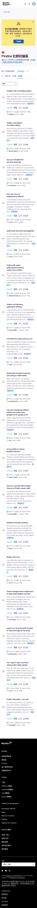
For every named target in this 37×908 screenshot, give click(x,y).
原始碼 (4, 760)
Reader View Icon (13, 557)
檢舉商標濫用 (6, 756)
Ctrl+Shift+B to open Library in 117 (19, 339)
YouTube (6, 871)
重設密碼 (5, 842)
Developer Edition (8, 809)
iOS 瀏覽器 (5, 793)
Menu (29, 3)
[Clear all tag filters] (27, 71)
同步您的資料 (6, 845)
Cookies (5, 901)
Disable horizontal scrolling (17, 523)
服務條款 (5, 894)
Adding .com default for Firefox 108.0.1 (14, 124)
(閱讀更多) (30, 104)
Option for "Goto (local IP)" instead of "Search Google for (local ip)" (20, 629)
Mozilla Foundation (17, 878)
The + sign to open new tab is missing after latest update (18, 664)
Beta (3, 812)
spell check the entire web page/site (20, 231)
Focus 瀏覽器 (6, 797)
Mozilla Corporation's (14, 876)
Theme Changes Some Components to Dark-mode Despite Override (20, 593)
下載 (3, 782)
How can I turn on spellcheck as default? (15, 195)
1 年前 (25, 477)
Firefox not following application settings (15, 305)
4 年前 (26, 401)
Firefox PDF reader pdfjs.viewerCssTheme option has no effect (15, 267)
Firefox (11, 112)
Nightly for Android (9, 823)
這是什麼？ (5, 838)
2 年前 (22, 114)
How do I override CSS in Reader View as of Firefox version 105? (19, 487)
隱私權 (4, 898)
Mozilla (6, 743)
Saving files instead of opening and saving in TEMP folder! (18, 374)
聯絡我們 (5, 905)
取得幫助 (5, 849)
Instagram (9, 871)
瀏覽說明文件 (6, 771)
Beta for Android (8, 816)
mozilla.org (6, 891)
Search (25, 3)
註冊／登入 (5, 835)
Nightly (4, 819)
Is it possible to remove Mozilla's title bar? (15, 450)
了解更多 (18, 41)
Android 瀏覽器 (7, 790)
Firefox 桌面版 (7, 786)
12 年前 (20, 222)
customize (21, 71)
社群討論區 (6, 12)
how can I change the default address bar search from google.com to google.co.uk (18, 412)
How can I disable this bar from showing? (15, 161)
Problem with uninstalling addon (19, 91)
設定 (17, 112)
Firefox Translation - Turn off (17, 699)
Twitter (4, 763)
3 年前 (26, 151)
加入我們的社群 (7, 767)
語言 (3, 861)
